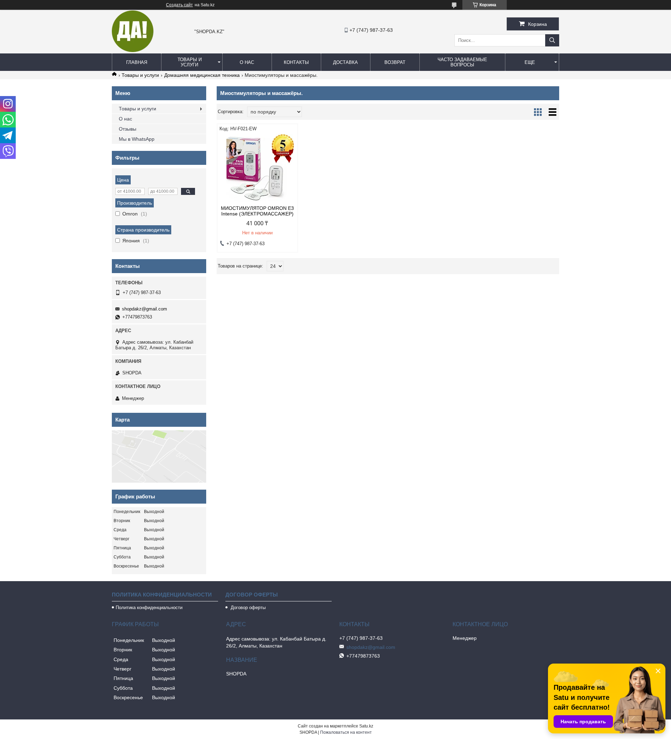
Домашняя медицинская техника (202, 75)
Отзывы (127, 129)
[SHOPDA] (132, 50)
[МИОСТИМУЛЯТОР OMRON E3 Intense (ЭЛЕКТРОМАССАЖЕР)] (257, 169)
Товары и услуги (190, 62)
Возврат (394, 62)
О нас (247, 62)
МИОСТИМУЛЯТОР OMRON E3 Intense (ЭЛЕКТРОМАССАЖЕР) (257, 211)
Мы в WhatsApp (136, 139)
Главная (136, 62)
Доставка (345, 62)
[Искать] (552, 40)
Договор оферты (247, 607)
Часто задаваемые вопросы (462, 62)
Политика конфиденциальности (149, 607)
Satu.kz (366, 726)
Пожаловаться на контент (346, 732)
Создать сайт (179, 4)
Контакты (296, 62)
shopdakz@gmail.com (144, 309)
